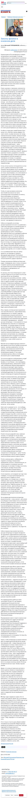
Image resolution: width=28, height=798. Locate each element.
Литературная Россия (7, 743)
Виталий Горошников (10, 757)
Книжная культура (11, 751)
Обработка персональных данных (9, 791)
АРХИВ (21, 795)
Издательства (20, 757)
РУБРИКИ (7, 795)
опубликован (13, 50)
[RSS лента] (27, 11)
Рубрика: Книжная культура (15, 17)
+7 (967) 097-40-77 (12, 771)
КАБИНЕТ (16, 795)
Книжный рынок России (7, 759)
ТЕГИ (12, 795)
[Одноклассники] (4, 747)
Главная (3, 17)
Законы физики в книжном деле (9, 39)
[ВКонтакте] (2, 747)
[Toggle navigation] (2, 6)
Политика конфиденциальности (9, 790)
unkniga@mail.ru (10, 773)
